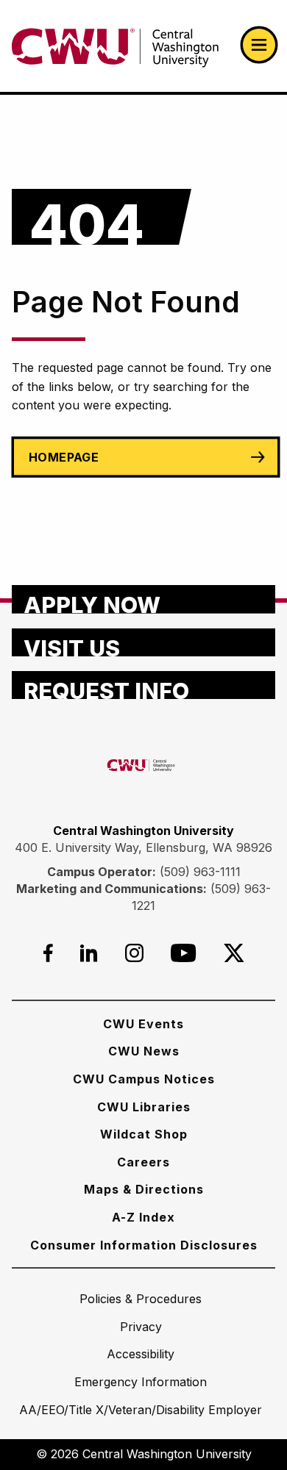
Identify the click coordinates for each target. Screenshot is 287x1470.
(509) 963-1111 (200, 871)
